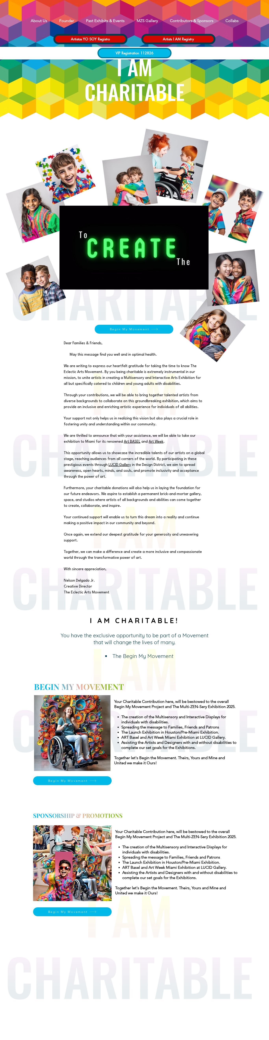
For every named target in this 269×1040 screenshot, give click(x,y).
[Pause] (64, 284)
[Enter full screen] (203, 284)
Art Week (156, 441)
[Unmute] (71, 284)
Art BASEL (132, 441)
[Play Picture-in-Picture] (196, 284)
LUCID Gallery (120, 465)
